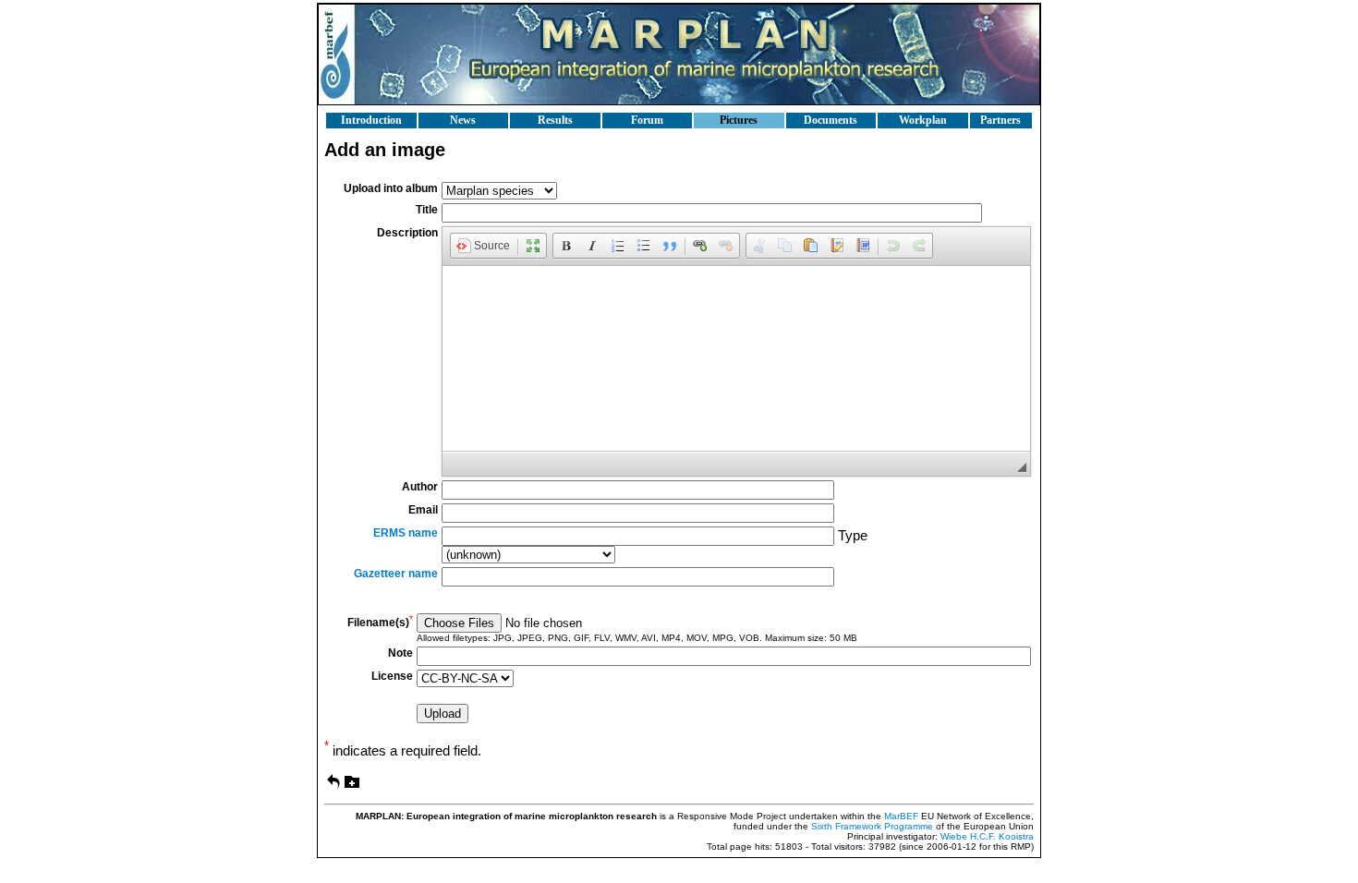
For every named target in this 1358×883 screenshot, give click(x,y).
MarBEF (901, 816)
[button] (483, 246)
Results (555, 120)
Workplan (923, 120)
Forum (647, 120)
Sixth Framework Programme (872, 826)
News (463, 120)
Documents (830, 120)
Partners (1000, 120)
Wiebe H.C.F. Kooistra (987, 836)
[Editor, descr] (736, 358)
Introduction (371, 120)
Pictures (739, 120)
